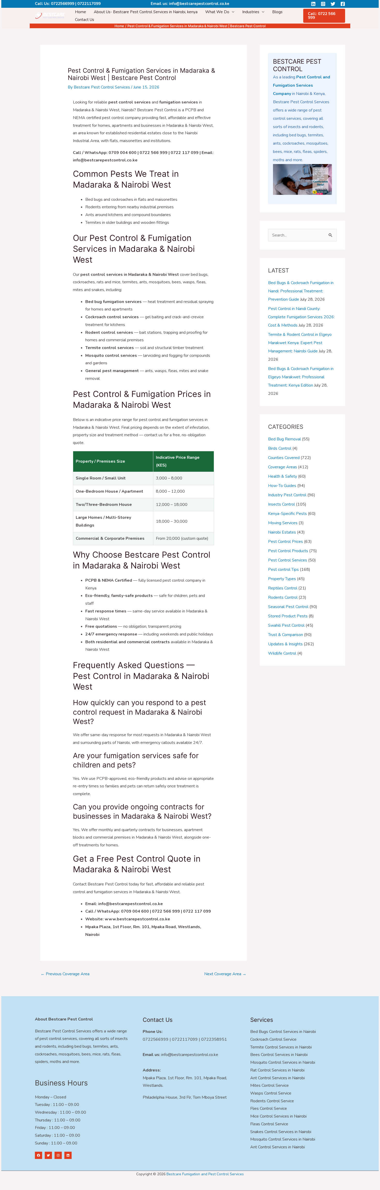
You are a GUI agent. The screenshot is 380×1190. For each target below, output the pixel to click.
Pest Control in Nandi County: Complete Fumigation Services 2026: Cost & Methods (301, 317)
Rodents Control (283, 597)
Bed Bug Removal (284, 439)
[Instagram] (323, 4)
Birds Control (279, 448)
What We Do (217, 11)
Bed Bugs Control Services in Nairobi (283, 1031)
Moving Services (283, 523)
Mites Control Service (269, 1085)
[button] (324, 16)
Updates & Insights (285, 644)
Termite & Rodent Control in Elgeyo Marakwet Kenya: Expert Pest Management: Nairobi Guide (300, 343)
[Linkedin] (313, 4)
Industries (250, 11)
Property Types (282, 579)
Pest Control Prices (285, 541)
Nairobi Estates (282, 532)
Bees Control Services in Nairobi (279, 1055)
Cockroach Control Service (273, 1039)
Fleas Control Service (269, 1124)
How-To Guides (282, 486)
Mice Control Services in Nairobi (278, 1116)
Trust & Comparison (285, 635)
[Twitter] (333, 4)
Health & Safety (282, 476)
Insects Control (281, 504)
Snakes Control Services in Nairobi (280, 1132)
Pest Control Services (287, 560)
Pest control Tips (283, 569)
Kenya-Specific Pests (287, 513)
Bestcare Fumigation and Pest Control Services (205, 1174)
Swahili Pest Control (286, 625)
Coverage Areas (282, 467)
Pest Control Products (288, 551)
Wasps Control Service (270, 1093)
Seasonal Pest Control (288, 607)
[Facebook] (342, 4)
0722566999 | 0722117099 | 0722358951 (185, 1039)
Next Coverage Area (225, 974)
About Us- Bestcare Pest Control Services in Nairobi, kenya (145, 11)
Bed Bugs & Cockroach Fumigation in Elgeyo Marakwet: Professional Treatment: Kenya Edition (300, 377)
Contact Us (84, 19)
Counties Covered (284, 458)
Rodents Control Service (272, 1101)
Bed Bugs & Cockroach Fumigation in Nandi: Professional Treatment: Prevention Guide (300, 291)
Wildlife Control (282, 653)
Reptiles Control (282, 588)
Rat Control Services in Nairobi (277, 1070)
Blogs (277, 11)
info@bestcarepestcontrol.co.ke (199, 3)
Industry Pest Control (287, 495)
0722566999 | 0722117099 (76, 3)
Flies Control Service (268, 1108)
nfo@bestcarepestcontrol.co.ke (190, 1055)
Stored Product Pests (288, 616)
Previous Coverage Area (65, 974)
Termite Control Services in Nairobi (281, 1047)
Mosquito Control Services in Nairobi (282, 1062)
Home (80, 11)
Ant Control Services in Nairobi (277, 1078)
